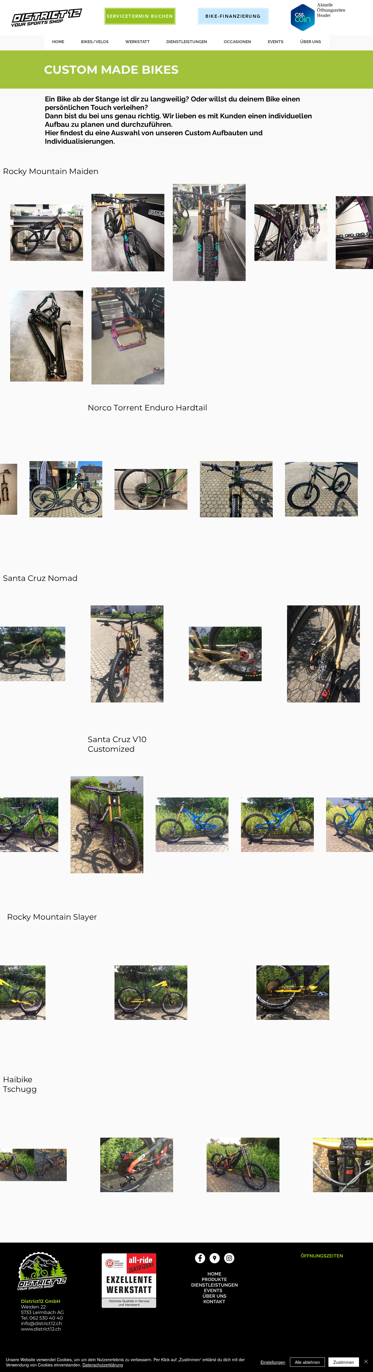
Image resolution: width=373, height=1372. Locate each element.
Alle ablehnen (307, 1362)
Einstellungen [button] (273, 1362)
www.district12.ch (41, 1329)
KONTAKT (214, 1301)
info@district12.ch (41, 1323)
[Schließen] (366, 1362)
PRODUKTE (214, 1279)
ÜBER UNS (214, 1296)
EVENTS (214, 1290)
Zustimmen (343, 1362)
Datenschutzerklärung (102, 1365)
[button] (94, 41)
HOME (214, 1274)
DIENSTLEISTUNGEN (214, 1285)
